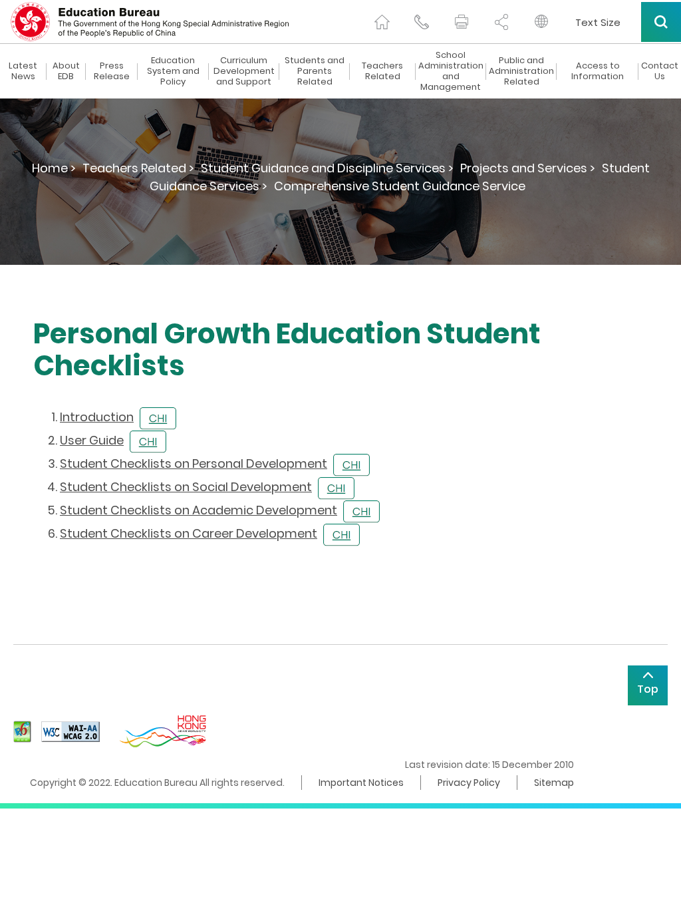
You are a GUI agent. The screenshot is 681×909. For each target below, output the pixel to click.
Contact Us (659, 71)
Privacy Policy (469, 782)
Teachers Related (382, 71)
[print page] (461, 22)
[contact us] (421, 22)
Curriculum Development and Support (244, 71)
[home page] (381, 22)
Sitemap (554, 782)
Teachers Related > (138, 168)
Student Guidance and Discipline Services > (327, 168)
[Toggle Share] (501, 22)
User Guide (92, 440)
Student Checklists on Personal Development (193, 463)
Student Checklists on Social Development (186, 486)
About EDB (66, 71)
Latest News (23, 71)
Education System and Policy (173, 71)
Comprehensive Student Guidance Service (399, 186)
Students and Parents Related (314, 71)
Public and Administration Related (521, 71)
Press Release (112, 71)
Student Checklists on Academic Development (198, 510)
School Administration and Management (450, 71)
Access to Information (597, 71)
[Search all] (661, 22)
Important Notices (361, 782)
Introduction (97, 417)
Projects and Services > (527, 168)
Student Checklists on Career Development (188, 533)
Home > (54, 168)
